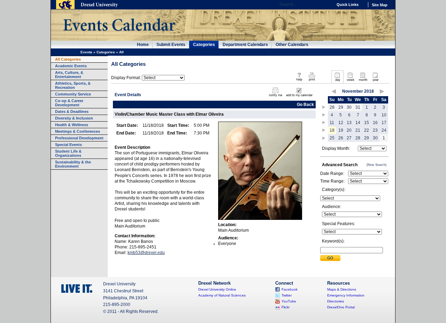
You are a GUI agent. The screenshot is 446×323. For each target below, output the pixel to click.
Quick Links (348, 4)
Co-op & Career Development (69, 103)
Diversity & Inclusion (74, 118)
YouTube (289, 301)
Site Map (379, 5)
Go (326, 4)
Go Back (305, 104)
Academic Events (71, 66)
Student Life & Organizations (68, 153)
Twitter (287, 295)
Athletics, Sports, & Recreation (73, 85)
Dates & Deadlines (72, 111)
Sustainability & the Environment (73, 164)
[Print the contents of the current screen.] (311, 81)
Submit (330, 258)
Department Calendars (245, 45)
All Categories (68, 59)
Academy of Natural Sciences (222, 295)
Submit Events (170, 45)
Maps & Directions (341, 289)
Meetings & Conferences (77, 131)
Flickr (286, 307)
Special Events (68, 145)
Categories (204, 45)
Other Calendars (292, 45)
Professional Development (79, 138)
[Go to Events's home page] (119, 34)
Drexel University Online (217, 289)
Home (143, 45)
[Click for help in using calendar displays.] (299, 81)
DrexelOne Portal (341, 307)
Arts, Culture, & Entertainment (69, 74)
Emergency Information (345, 295)
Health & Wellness (71, 125)
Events (86, 52)
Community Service (73, 94)
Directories (335, 301)
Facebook (290, 289)
